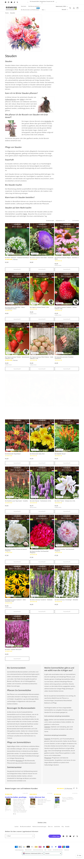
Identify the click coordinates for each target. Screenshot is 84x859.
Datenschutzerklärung (38, 849)
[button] (70, 8)
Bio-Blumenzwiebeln (25, 826)
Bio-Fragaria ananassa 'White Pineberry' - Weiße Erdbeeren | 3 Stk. (41, 357)
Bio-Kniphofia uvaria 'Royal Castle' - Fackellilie (16, 501)
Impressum (66, 849)
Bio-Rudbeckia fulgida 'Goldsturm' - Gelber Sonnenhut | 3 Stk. (15, 600)
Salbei (22, 99)
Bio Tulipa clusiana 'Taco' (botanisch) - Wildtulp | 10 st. (8, 809)
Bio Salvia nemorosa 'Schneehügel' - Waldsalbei (66, 599)
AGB (45, 849)
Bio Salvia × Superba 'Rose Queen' (13, 649)
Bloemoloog (20, 850)
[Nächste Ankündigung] (56, 2)
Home (7, 13)
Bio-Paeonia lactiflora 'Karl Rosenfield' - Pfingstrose (39, 552)
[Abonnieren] (33, 836)
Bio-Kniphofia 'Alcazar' (60, 454)
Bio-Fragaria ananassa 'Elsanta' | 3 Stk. (39, 307)
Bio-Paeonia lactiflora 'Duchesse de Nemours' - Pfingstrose (16, 550)
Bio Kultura (19, 760)
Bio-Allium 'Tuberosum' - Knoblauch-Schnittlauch (17, 257)
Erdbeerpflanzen (10, 99)
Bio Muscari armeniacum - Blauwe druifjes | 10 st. (57, 806)
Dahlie (46, 719)
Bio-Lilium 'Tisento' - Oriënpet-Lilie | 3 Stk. (65, 501)
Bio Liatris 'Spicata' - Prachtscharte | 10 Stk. (40, 501)
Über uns (50, 826)
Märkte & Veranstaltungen (39, 826)
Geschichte (57, 826)
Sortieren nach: (50, 220)
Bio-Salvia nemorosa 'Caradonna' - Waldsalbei (41, 599)
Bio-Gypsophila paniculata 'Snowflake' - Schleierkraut (64, 357)
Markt (25, 214)
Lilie (45, 750)
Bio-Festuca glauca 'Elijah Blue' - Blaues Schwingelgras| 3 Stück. (15, 308)
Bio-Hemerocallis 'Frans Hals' (62, 408)
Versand (49, 849)
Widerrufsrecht (28, 849)
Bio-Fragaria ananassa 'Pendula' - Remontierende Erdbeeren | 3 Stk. (17, 357)
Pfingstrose (47, 758)
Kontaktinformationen (58, 849)
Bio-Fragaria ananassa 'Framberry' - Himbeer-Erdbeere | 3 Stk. (66, 308)
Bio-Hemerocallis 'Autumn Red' (12, 408)
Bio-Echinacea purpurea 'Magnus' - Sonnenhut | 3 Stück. (67, 258)
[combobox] (33, 853)
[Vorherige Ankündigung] (28, 2)
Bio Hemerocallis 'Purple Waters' (13, 454)
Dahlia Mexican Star (37, 797)
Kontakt (67, 826)
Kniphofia (48, 121)
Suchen (17, 826)
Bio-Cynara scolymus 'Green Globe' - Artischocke (41, 257)
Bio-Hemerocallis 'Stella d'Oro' (37, 454)
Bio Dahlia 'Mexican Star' (33, 807)
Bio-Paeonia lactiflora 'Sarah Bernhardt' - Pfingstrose (65, 550)
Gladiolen (47, 727)
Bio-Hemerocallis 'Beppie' (36, 408)
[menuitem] (23, 6)
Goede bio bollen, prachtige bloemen (19, 797)
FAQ (63, 826)
